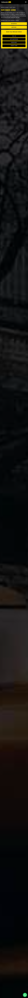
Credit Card (14, 45)
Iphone (14, 27)
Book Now (14, 42)
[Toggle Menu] (26, 2)
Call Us (14, 36)
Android (14, 23)
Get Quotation (14, 39)
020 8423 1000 (8, 10)
